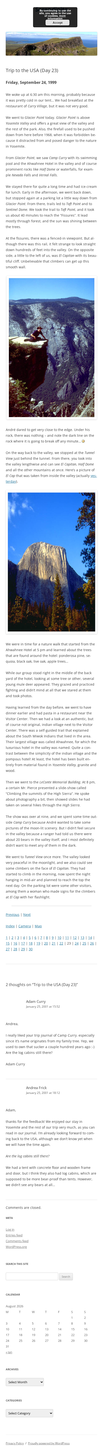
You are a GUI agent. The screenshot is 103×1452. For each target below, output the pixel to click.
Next (27, 914)
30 (31, 949)
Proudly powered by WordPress (49, 1443)
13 (82, 937)
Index (10, 926)
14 (90, 937)
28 (15, 949)
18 (31, 943)
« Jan (9, 1352)
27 (8, 949)
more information (57, 17)
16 (15, 943)
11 (67, 937)
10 (59, 937)
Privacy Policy (15, 1443)
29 (23, 949)
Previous (12, 914)
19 (38, 943)
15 (8, 943)
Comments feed (17, 1241)
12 (75, 937)
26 (92, 943)
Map (38, 926)
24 (77, 943)
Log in (10, 1229)
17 (23, 943)
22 (61, 943)
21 (54, 943)
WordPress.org (16, 1247)
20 (46, 943)
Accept (58, 22)
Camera (24, 926)
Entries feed (14, 1235)
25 (84, 943)
